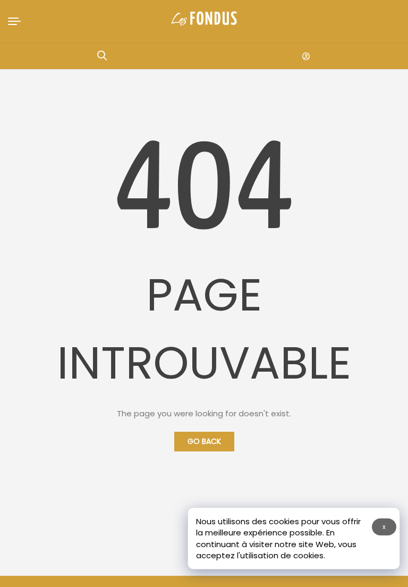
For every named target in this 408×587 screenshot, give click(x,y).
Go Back (204, 441)
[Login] (306, 56)
